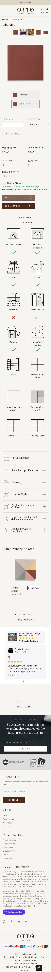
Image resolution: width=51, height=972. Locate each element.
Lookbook (6, 815)
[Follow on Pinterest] (11, 921)
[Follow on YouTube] (19, 921)
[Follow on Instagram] (4, 921)
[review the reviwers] (9, 657)
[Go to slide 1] (23, 681)
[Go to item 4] (38, 32)
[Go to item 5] (45, 32)
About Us (6, 826)
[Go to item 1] (15, 32)
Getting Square (14, 589)
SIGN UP (25, 748)
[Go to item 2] (23, 32)
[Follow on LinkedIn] (26, 921)
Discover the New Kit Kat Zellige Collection (25, 2)
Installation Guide (9, 851)
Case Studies (8, 858)
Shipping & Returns (10, 840)
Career (5, 855)
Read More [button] (13, 675)
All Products (7, 823)
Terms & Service (9, 844)
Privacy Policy (8, 847)
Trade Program (8, 819)
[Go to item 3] (30, 32)
